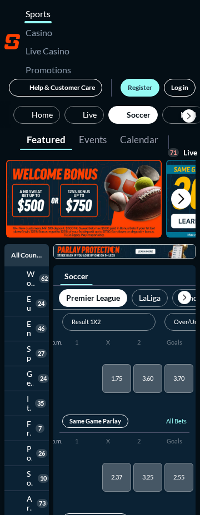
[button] (189, 116)
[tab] (46, 139)
